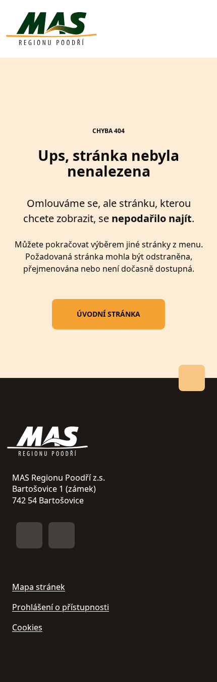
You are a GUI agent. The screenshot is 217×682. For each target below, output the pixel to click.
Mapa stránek (38, 586)
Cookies (27, 627)
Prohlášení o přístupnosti (60, 607)
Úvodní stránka (108, 314)
